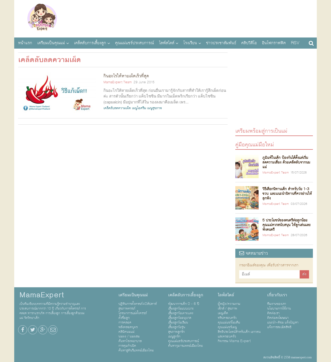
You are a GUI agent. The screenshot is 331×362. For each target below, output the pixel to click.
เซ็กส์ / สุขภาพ (227, 308)
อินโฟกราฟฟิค (274, 43)
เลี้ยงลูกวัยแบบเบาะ (181, 308)
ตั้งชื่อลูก (124, 317)
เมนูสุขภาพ (154, 108)
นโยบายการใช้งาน (279, 308)
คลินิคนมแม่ (126, 331)
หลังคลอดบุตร (128, 327)
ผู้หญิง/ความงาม (229, 303)
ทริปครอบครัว (227, 317)
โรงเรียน (190, 43)
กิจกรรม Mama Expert (234, 341)
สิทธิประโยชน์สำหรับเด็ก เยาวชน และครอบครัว (239, 334)
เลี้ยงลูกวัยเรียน (178, 322)
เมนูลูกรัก (174, 336)
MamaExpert (42, 18)
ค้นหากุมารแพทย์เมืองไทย (185, 345)
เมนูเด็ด (223, 313)
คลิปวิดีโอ (249, 43)
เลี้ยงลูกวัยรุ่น (176, 327)
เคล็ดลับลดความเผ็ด (117, 108)
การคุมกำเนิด (127, 345)
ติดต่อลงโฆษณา (278, 317)
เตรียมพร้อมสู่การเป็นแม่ (261, 131)
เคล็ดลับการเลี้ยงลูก (90, 43)
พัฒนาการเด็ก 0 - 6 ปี (183, 303)
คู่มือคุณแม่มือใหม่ (254, 144)
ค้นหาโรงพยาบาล (130, 341)
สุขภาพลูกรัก (176, 331)
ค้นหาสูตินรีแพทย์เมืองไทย (136, 350)
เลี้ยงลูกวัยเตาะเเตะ (180, 313)
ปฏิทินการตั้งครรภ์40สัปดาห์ (137, 303)
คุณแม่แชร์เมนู (227, 327)
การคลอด (124, 322)
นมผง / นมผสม (129, 336)
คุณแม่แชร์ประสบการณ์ (134, 43)
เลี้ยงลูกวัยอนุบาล (179, 317)
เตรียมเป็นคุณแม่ (51, 43)
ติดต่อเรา (273, 313)
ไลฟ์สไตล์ (166, 43)
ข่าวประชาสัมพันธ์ (221, 43)
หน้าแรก (25, 43)
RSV (295, 43)
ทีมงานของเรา (276, 303)
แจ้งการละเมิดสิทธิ (279, 327)
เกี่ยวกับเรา (277, 295)
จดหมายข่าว (256, 253)
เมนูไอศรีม (139, 108)
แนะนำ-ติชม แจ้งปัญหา (282, 322)
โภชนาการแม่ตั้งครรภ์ (132, 313)
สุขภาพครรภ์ (126, 308)
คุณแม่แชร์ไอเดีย (229, 322)
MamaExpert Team (117, 82)
